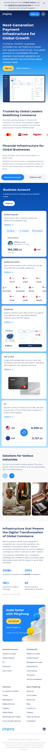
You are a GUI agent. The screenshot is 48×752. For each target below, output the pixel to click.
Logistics (6, 708)
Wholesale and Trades (12, 717)
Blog (28, 704)
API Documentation (34, 679)
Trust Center (32, 695)
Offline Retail (8, 712)
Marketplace (8, 700)
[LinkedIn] (44, 729)
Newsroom (31, 700)
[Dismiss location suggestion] (43, 3)
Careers (30, 712)
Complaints (31, 721)
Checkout (6, 666)
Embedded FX (32, 666)
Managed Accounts (34, 662)
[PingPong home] (7, 14)
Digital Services (9, 704)
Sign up (34, 14)
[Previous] (5, 475)
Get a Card (7, 671)
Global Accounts (9, 654)
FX (4, 662)
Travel (5, 695)
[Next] (11, 475)
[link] (9, 224)
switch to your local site (19, 5)
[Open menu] (43, 14)
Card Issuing (32, 671)
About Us (30, 691)
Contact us (31, 708)
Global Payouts (9, 658)
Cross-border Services (12, 721)
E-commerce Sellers (11, 691)
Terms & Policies (33, 717)
